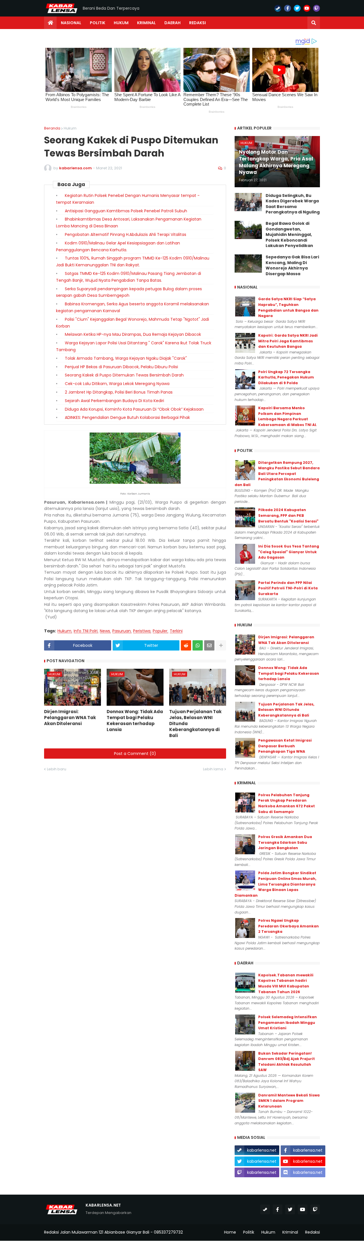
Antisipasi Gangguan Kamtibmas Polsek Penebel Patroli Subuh (126, 211)
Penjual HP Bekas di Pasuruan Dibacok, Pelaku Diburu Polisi (121, 367)
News (105, 631)
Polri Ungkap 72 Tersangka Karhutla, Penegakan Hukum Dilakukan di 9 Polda (286, 377)
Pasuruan (121, 631)
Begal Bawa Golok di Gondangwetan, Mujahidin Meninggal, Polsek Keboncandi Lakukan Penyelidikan (289, 234)
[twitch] (316, 8)
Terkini (176, 631)
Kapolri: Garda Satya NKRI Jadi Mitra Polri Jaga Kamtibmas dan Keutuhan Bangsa (288, 341)
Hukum (70, 128)
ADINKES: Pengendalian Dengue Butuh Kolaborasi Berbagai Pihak (127, 417)
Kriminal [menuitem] (146, 23)
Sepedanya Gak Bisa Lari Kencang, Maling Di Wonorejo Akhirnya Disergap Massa (292, 265)
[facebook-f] (287, 8)
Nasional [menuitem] (71, 23)
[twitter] (297, 8)
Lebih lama (213, 769)
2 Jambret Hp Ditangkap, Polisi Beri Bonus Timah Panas (119, 392)
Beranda (52, 128)
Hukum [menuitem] (121, 23)
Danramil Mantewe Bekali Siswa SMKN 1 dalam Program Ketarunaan (289, 1101)
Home (230, 1232)
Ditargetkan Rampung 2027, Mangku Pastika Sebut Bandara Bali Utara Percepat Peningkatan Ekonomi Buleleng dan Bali (277, 473)
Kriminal (290, 1232)
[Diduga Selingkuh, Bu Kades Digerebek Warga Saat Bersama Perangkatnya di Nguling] (248, 202)
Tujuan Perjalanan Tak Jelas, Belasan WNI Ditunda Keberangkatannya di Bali (195, 723)
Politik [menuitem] (97, 23)
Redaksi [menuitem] (197, 23)
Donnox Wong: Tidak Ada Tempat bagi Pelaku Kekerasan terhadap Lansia (135, 720)
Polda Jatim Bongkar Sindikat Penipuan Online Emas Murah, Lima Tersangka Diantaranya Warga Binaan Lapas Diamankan (275, 884)
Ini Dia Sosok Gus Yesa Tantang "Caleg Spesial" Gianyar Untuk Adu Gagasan (288, 552)
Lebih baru (56, 769)
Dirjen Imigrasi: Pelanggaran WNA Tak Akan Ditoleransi (70, 718)
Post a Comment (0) (135, 753)
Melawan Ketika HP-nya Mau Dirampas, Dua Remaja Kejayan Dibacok (133, 334)
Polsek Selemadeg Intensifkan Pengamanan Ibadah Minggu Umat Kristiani (287, 1022)
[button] (313, 23)
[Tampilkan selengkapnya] (221, 645)
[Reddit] (186, 645)
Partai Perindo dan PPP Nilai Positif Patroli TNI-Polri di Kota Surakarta (288, 588)
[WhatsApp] (198, 645)
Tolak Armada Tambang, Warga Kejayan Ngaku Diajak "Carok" (126, 358)
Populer (160, 631)
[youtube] (306, 8)
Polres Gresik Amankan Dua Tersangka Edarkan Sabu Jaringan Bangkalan (285, 842)
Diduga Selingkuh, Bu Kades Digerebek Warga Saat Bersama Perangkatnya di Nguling (293, 204)
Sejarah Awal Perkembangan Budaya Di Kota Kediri (114, 401)
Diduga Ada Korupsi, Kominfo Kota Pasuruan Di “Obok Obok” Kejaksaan (134, 409)
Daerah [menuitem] (172, 23)
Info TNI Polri (86, 631)
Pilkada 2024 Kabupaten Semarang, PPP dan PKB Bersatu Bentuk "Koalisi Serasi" (288, 515)
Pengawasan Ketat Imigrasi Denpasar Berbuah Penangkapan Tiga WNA (285, 746)
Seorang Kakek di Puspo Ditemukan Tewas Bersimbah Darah (124, 375)
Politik (248, 1232)
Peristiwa (141, 631)
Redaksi (312, 1232)
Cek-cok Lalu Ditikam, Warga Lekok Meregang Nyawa (117, 383)
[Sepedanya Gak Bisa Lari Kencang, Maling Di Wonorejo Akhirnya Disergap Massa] (248, 263)
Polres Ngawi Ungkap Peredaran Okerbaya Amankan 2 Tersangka (288, 926)
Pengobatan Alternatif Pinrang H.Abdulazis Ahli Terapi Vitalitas (125, 234)
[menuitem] (50, 23)
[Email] (209, 645)
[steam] (277, 8)
